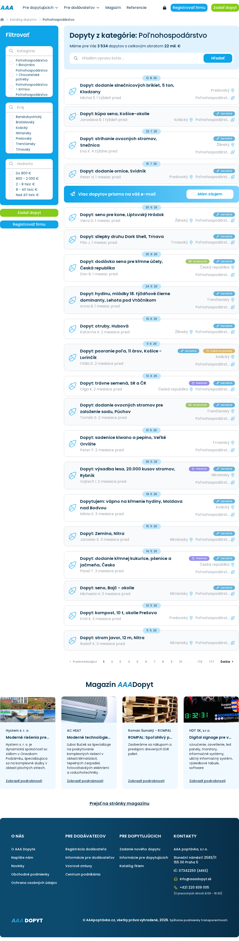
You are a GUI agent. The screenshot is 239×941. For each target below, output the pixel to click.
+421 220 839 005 (194, 887)
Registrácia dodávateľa (85, 849)
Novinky (17, 866)
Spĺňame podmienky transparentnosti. (199, 920)
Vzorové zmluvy (78, 866)
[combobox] (140, 58)
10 (180, 662)
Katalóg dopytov (23, 19)
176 (199, 662)
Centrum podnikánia (82, 874)
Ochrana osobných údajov (34, 882)
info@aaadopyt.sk (195, 879)
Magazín (113, 7)
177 (211, 662)
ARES (202, 870)
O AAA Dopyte (23, 849)
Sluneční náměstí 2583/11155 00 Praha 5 (195, 860)
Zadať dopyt (225, 7)
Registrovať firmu (189, 7)
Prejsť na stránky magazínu (119, 803)
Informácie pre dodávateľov (89, 857)
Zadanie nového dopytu (140, 849)
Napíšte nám (22, 857)
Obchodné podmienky (30, 874)
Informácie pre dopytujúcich (144, 857)
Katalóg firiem (132, 866)
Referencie (137, 7)
